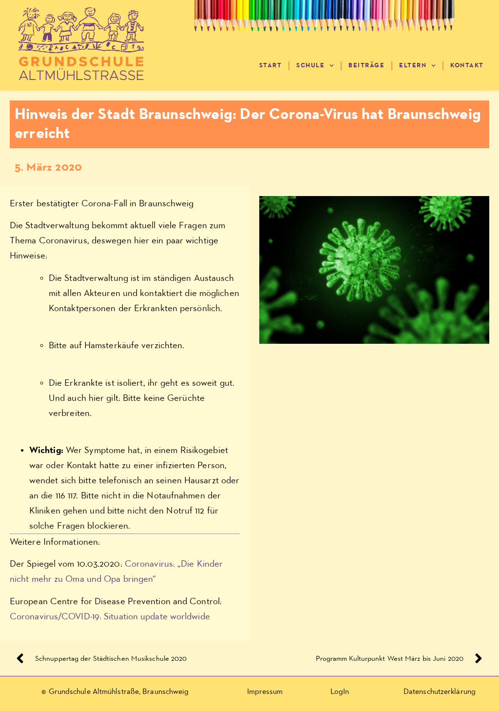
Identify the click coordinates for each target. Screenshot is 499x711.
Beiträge (366, 65)
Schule (310, 65)
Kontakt (467, 65)
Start (270, 65)
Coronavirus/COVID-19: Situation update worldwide (110, 616)
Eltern (412, 65)
